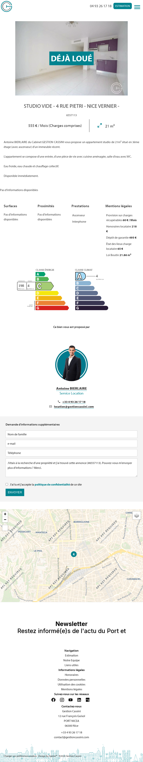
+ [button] (5, 514)
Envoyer (15, 492)
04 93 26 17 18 (101, 6)
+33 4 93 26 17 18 (73, 402)
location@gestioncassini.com (74, 406)
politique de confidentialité (52, 484)
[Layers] (137, 515)
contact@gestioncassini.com (71, 737)
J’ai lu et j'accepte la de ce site (46, 484)
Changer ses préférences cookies (20, 755)
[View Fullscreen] (5, 528)
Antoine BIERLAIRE (71, 390)
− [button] (5, 519)
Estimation (122, 6)
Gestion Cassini (71, 711)
